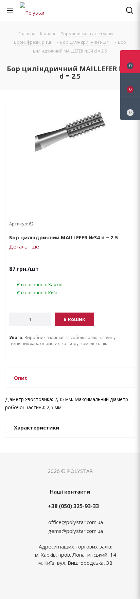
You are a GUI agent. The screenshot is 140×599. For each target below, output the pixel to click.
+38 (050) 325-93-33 (73, 506)
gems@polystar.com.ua (75, 530)
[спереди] (70, 149)
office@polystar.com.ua (75, 522)
